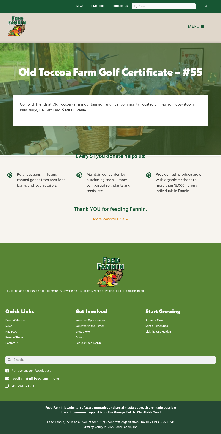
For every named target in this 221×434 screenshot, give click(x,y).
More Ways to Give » (110, 219)
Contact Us (120, 6)
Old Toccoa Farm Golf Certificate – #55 (110, 72)
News (79, 6)
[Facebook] (206, 6)
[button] (193, 26)
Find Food (98, 6)
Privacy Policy (94, 427)
